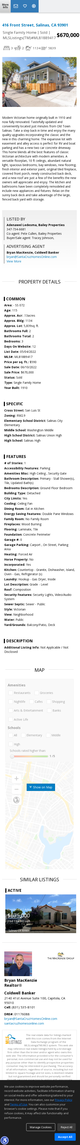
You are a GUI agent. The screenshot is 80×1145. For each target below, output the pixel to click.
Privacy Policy (63, 1100)
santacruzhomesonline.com (24, 1023)
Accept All (65, 1137)
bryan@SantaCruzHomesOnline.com (32, 257)
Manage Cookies (41, 1127)
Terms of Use (18, 1104)
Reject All (66, 1127)
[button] (4, 1140)
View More (14, 261)
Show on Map (42, 787)
